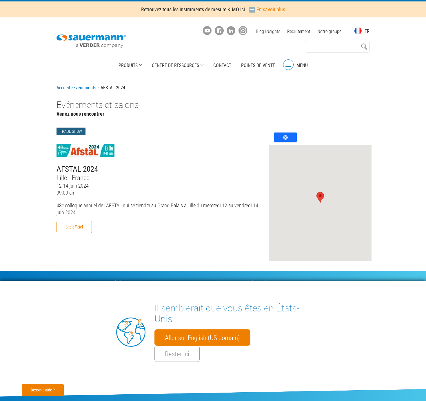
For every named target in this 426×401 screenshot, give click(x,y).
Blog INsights (268, 31)
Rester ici (177, 353)
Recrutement (298, 31)
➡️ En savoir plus (267, 9)
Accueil (63, 87)
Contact (222, 65)
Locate (285, 137)
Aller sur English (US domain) (202, 337)
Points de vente (258, 65)
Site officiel (74, 227)
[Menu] (288, 64)
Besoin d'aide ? (43, 390)
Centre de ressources (175, 65)
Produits (128, 65)
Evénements (84, 87)
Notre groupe (329, 31)
